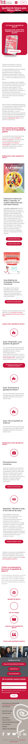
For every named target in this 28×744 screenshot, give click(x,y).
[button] (16, 2)
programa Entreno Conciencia (11, 138)
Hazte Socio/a (5, 717)
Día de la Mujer (14, 612)
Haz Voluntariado (6, 724)
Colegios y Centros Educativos (9, 728)
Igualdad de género (14, 599)
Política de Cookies (6, 713)
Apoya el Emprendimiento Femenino (10, 722)
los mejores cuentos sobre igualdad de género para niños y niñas (13, 314)
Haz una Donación (6, 720)
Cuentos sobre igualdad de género (14, 627)
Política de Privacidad (5, 692)
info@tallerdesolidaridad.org (8, 705)
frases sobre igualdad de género (13, 558)
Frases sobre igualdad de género (14, 641)
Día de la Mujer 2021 (9, 357)
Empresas (4, 726)
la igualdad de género (13, 118)
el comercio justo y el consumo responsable (11, 142)
